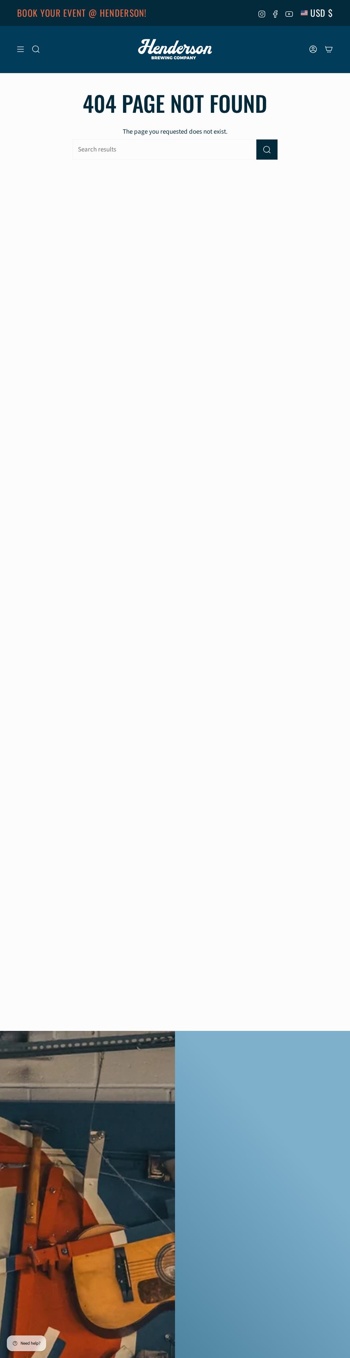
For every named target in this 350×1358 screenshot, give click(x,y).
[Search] (267, 149)
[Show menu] (20, 49)
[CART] (329, 49)
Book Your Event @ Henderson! (82, 12)
